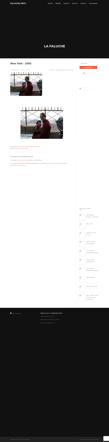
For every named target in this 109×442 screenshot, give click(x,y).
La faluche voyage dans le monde (64, 70)
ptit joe (28, 70)
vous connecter (21, 160)
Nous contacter (93, 3)
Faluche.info (18, 3)
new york (25, 148)
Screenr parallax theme (84, 439)
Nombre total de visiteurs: (48, 319)
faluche (18, 148)
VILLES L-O (75, 3)
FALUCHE (50, 3)
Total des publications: (47, 322)
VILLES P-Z (83, 3)
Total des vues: (45, 316)
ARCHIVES (58, 3)
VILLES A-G (66, 3)
